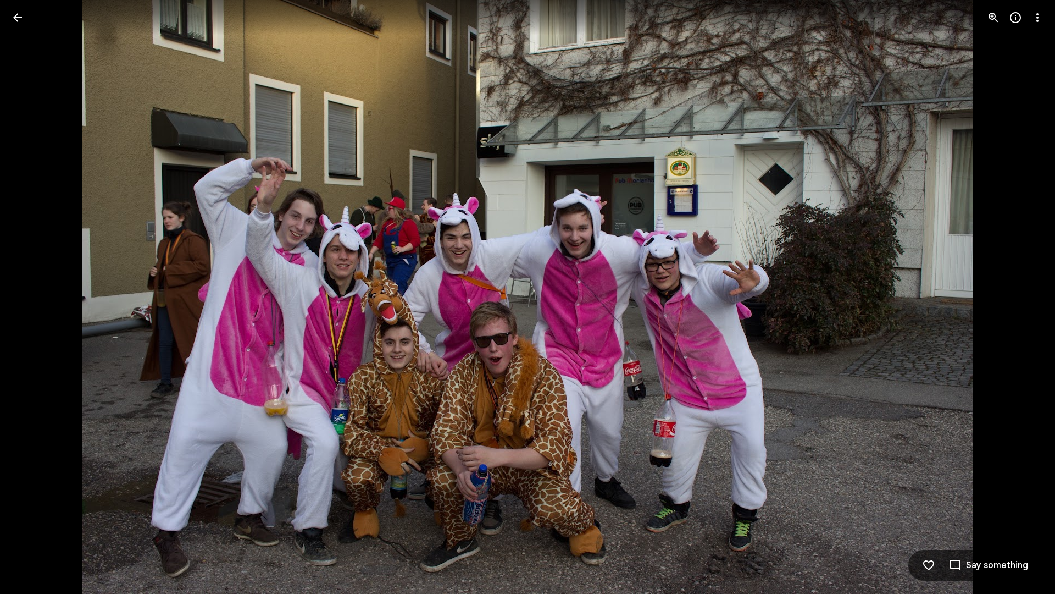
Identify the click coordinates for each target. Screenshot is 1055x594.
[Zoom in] (993, 18)
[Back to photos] (17, 17)
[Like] (928, 565)
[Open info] (1015, 18)
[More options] (1037, 18)
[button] (988, 565)
